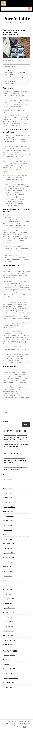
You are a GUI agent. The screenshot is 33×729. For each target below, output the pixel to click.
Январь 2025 (9, 548)
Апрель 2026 (8, 498)
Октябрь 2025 (9, 521)
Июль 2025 (8, 530)
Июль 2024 (8, 576)
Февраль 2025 (9, 543)
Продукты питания (11, 678)
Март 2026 (8, 502)
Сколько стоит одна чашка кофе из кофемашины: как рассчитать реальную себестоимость (15, 437)
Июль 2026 (8, 484)
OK (25, 727)
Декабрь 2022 (9, 626)
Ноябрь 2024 (9, 557)
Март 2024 (8, 594)
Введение (8, 70)
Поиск (29, 8)
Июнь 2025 (8, 534)
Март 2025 (8, 539)
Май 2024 (7, 585)
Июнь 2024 (8, 580)
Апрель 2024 (8, 589)
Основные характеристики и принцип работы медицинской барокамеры (15, 460)
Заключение (9, 83)
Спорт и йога (9, 687)
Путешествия (9, 682)
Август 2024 (8, 571)
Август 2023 (8, 622)
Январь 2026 (9, 511)
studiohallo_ (21, 60)
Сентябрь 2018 (9, 640)
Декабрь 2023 (9, 608)
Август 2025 (8, 525)
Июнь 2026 (8, 488)
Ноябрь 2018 (9, 631)
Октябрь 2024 (9, 562)
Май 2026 (7, 493)
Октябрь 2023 (9, 617)
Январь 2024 (9, 603)
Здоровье (7, 664)
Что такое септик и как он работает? (15, 73)
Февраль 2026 (9, 507)
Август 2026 (8, 479)
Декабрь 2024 (9, 553)
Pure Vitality (16, 19)
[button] (27, 67)
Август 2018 (8, 645)
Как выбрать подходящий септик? (15, 78)
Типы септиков (11, 81)
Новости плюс (9, 673)
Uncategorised (9, 655)
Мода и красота (10, 669)
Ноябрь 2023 (9, 612)
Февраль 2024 (9, 599)
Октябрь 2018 (9, 635)
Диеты (6, 659)
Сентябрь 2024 (9, 566)
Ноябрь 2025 (9, 516)
